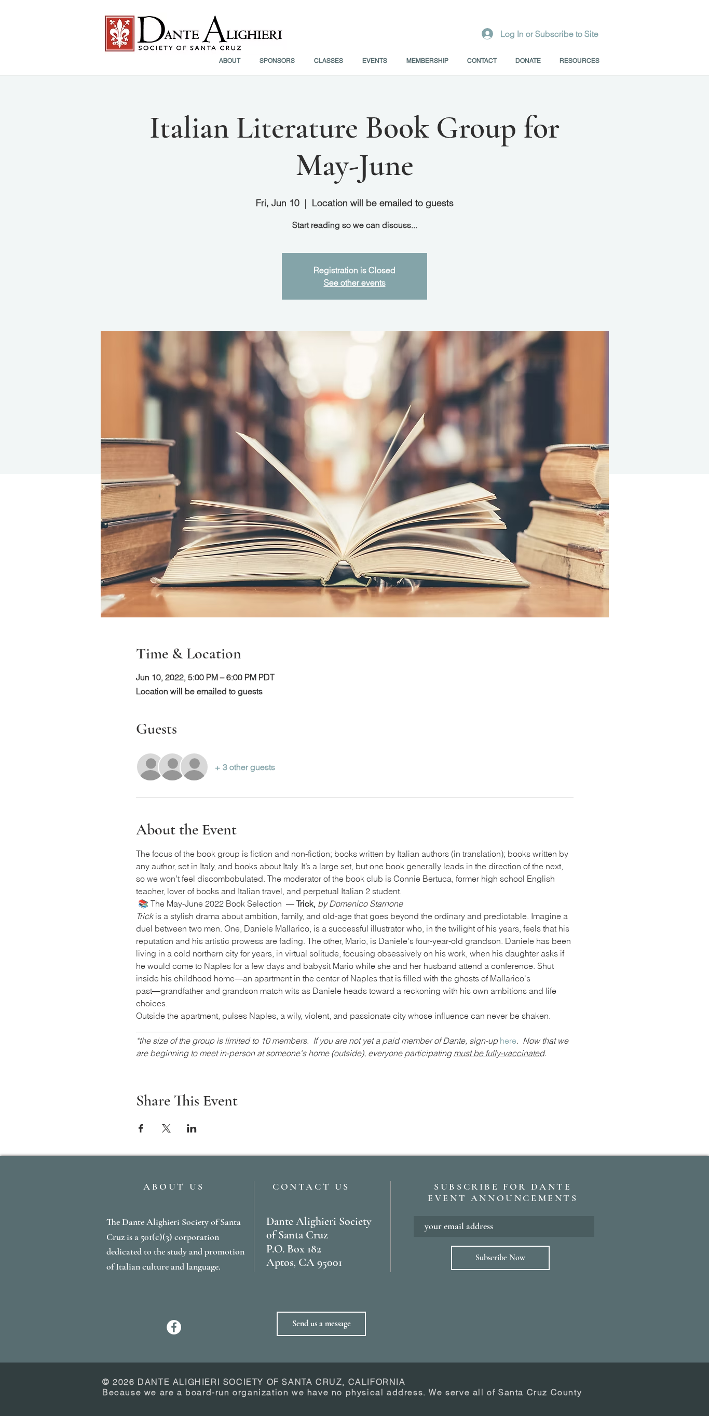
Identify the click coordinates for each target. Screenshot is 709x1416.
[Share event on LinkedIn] (192, 1128)
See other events (355, 282)
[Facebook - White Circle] (174, 1327)
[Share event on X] (166, 1128)
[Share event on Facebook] (141, 1128)
